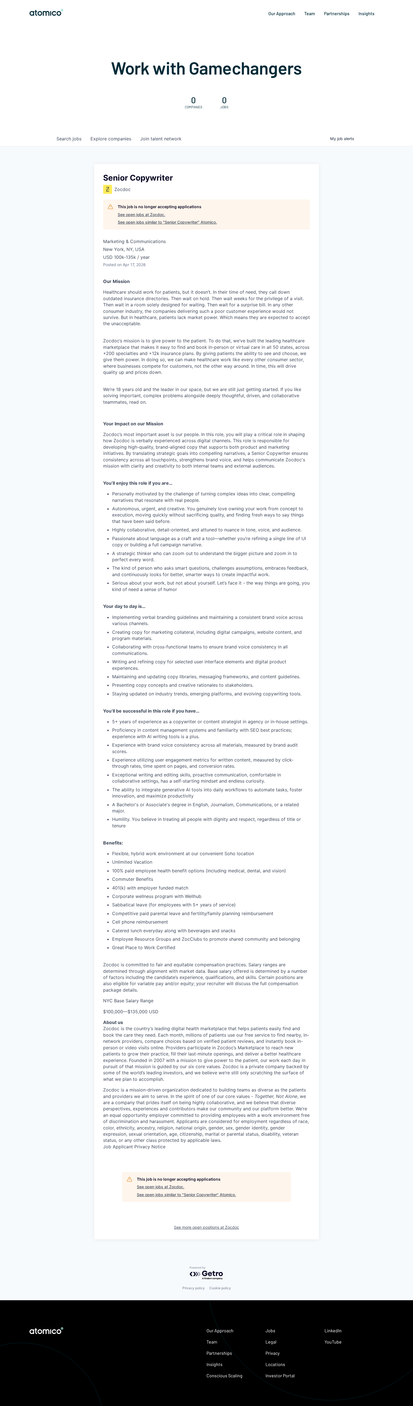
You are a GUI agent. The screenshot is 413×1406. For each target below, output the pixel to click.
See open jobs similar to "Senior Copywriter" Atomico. (167, 222)
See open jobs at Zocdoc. (141, 214)
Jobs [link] (270, 1330)
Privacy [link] (273, 1353)
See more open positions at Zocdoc (206, 1227)
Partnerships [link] (337, 13)
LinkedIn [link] (333, 1330)
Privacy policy (193, 1288)
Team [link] (309, 13)
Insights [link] (366, 13)
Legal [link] (271, 1341)
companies (110, 139)
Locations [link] (275, 1364)
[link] (46, 13)
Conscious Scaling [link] (224, 1375)
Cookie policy (220, 1288)
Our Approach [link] (281, 13)
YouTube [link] (333, 1341)
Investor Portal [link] (280, 1375)
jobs (68, 139)
